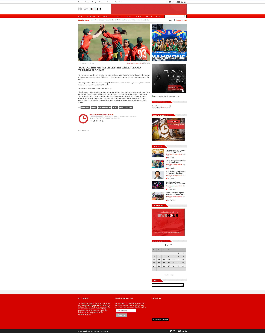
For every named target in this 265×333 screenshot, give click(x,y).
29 (178, 266)
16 (183, 260)
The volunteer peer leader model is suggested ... (175, 151)
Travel (158, 16)
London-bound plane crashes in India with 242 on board (142, 20)
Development (104, 16)
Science (128, 16)
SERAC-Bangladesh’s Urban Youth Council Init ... (176, 161)
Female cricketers (104, 107)
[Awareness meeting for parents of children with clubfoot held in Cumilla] (158, 199)
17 (154, 263)
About (87, 2)
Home (80, 2)
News (80, 16)
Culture (117, 16)
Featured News (171, 189)
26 (164, 266)
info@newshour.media (99, 307)
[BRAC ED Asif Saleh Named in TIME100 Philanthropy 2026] (158, 178)
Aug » (172, 275)
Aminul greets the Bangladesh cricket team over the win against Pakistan (168, 59)
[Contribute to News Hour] (168, 235)
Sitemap (101, 2)
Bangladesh (85, 107)
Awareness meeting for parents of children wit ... (175, 193)
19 (164, 263)
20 (169, 263)
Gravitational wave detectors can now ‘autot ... (176, 183)
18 (159, 263)
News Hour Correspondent (135, 63)
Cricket (92, 63)
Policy (94, 2)
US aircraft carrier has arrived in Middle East (107, 20)
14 (174, 260)
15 (178, 260)
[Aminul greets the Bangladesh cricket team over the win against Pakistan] (169, 42)
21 (174, 263)
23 (183, 263)
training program (125, 107)
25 (159, 266)
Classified (118, 2)
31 (154, 269)
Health (139, 16)
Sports (148, 16)
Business (91, 16)
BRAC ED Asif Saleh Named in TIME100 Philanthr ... (176, 172)
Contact (109, 2)
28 (174, 266)
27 (169, 266)
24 (154, 266)
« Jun (166, 275)
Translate (167, 108)
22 (178, 263)
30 (183, 266)
